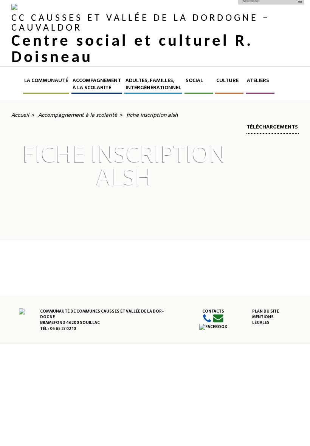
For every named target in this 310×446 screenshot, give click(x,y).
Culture (227, 80)
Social (194, 80)
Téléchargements (272, 126)
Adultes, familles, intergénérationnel (153, 84)
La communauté (46, 80)
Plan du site (265, 311)
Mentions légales (263, 320)
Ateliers (258, 80)
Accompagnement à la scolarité (97, 84)
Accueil (16, 85)
